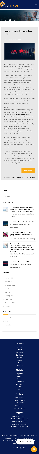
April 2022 (8, 292)
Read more (28, 170)
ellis (19, 39)
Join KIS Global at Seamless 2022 (20, 261)
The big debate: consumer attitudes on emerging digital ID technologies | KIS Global (21, 234)
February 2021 (9, 296)
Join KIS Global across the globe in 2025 (22, 222)
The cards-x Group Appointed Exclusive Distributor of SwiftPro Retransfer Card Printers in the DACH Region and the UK (22, 209)
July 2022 (7, 288)
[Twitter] (17, 447)
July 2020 (7, 306)
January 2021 (9, 299)
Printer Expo (8, 325)
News (21, 177)
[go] (33, 197)
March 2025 (8, 281)
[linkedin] (20, 447)
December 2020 (10, 303)
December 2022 (10, 285)
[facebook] (13, 447)
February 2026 (9, 278)
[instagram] (24, 447)
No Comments (31, 177)
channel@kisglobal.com (23, 114)
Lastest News (16, 177)
